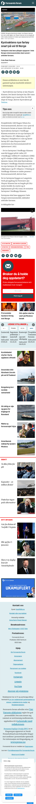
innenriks (5, 250)
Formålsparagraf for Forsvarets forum (21, 750)
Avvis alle (9, 794)
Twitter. (4, 102)
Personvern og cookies (18, 668)
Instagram (18, 677)
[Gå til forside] (14, 3)
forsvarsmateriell (17, 247)
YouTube (18, 687)
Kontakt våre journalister (18, 613)
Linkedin (18, 682)
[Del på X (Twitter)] (7, 72)
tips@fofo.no (27, 115)
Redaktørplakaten (18, 705)
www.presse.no (18, 742)
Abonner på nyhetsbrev (18, 691)
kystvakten (6, 243)
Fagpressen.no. (21, 788)
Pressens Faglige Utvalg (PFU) (16, 729)
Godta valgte (18, 794)
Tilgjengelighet (18, 664)
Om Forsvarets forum (18, 652)
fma (27, 247)
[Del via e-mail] (14, 72)
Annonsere (18, 656)
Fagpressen (29, 746)
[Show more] (32, 108)
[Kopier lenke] (18, 72)
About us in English (18, 755)
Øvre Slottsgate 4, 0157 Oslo (18, 629)
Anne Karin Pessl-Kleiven (18, 620)
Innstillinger (30, 802)
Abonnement (18, 660)
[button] (2, 324)
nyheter (5, 247)
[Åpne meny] (33, 3)
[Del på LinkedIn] (10, 72)
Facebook (18, 673)
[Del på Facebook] (3, 72)
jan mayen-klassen (19, 243)
